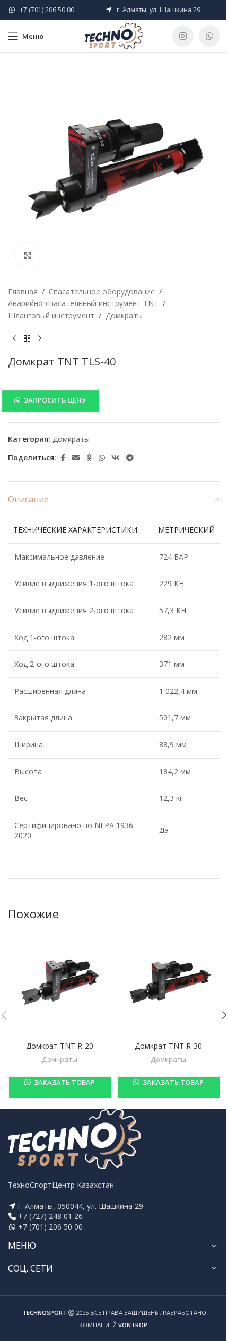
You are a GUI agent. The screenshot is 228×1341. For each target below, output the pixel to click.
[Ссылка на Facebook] (62, 458)
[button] (114, 400)
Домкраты (124, 315)
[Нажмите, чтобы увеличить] (28, 255)
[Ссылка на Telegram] (130, 458)
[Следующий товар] (39, 338)
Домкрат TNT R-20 (59, 1046)
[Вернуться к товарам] (27, 338)
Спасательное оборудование (102, 291)
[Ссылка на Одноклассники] (89, 458)
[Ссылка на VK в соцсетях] (115, 458)
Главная (23, 291)
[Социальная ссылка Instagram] (183, 36)
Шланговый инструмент (51, 315)
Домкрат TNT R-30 (168, 1046)
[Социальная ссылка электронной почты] (76, 458)
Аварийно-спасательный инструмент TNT (83, 303)
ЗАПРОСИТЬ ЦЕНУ (55, 400)
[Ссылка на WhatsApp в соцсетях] (209, 36)
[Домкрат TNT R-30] (168, 984)
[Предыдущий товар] (14, 338)
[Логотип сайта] (114, 35)
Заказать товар (63, 1082)
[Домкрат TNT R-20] (59, 984)
